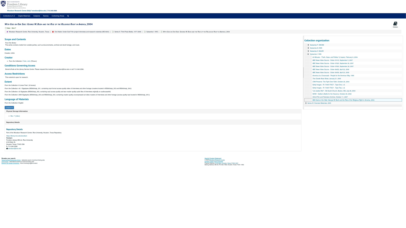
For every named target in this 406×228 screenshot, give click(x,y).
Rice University (218, 161)
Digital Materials (24, 16)
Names (46, 16)
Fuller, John (27, 61)
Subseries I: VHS (152, 32)
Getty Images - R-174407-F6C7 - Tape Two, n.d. (329, 88)
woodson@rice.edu (14, 148)
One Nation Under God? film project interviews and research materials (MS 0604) (82, 32)
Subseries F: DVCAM (317, 45)
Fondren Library (209, 161)
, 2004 (343, 100)
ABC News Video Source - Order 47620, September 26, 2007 (333, 63)
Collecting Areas (58, 16)
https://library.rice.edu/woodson (16, 136)
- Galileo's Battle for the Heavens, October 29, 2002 (332, 94)
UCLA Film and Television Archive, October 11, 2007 (330, 97)
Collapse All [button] (9, 107)
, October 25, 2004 (331, 82)
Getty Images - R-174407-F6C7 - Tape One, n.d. (329, 85)
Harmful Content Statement (213, 158)
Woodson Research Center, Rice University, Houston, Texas (29, 32)
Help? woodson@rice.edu (36, 11)
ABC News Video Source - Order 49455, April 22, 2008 (331, 69)
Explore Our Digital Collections (10, 163)
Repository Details (13, 122)
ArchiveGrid (5, 161)
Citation (395, 27)
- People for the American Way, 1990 (333, 75)
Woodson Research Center (17, 11)
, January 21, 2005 (327, 78)
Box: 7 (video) (15, 116)
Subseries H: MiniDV (317, 51)
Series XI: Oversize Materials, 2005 (319, 103)
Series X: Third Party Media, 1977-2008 (128, 32)
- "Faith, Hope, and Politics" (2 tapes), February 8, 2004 (335, 57)
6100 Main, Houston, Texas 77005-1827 (226, 163)
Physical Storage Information (17, 111)
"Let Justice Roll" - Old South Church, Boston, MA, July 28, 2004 (334, 91)
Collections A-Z (9, 16)
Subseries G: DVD (316, 48)
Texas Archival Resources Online (11, 160)
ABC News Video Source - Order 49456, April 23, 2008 (331, 72)
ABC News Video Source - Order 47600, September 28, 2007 (333, 66)
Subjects (36, 16)
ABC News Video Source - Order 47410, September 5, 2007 (333, 60)
